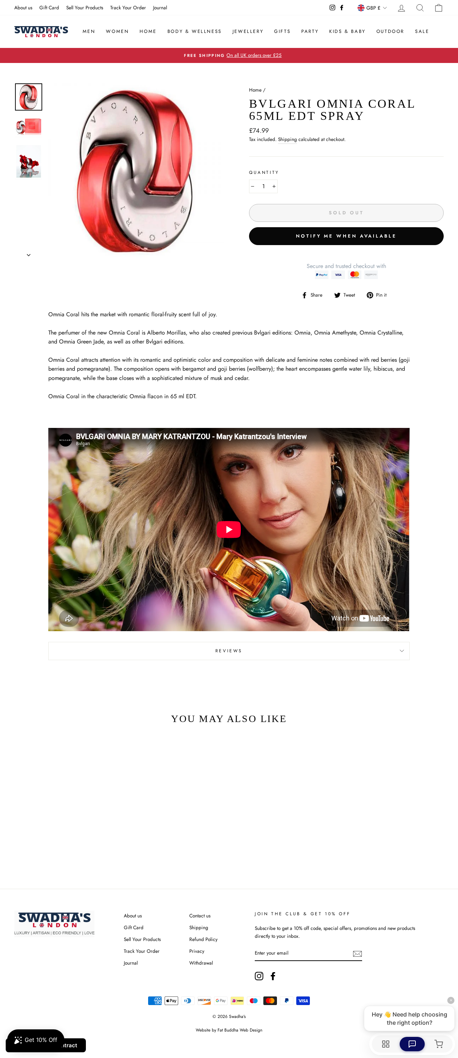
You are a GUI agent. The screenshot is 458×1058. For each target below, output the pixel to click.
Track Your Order (128, 7)
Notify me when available (346, 236)
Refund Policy (203, 939)
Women (117, 31)
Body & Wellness (194, 31)
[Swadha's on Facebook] (273, 976)
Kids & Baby (347, 31)
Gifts (282, 31)
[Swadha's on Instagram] (259, 976)
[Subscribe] (357, 953)
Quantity (264, 172)
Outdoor (390, 31)
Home (148, 31)
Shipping (287, 139)
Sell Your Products (84, 7)
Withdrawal (201, 962)
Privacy (196, 951)
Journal (160, 7)
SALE (422, 31)
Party (309, 31)
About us (23, 7)
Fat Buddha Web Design (240, 1030)
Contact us (199, 915)
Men (89, 31)
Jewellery (248, 31)
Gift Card (49, 7)
